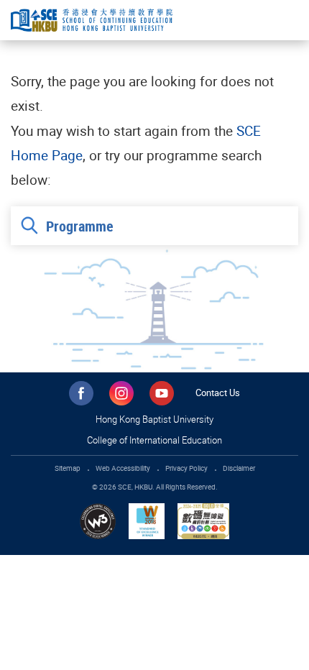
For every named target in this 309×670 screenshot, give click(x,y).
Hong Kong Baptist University (154, 419)
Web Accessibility (123, 468)
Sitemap (67, 468)
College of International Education (154, 439)
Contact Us (217, 392)
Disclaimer (239, 468)
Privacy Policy (186, 468)
